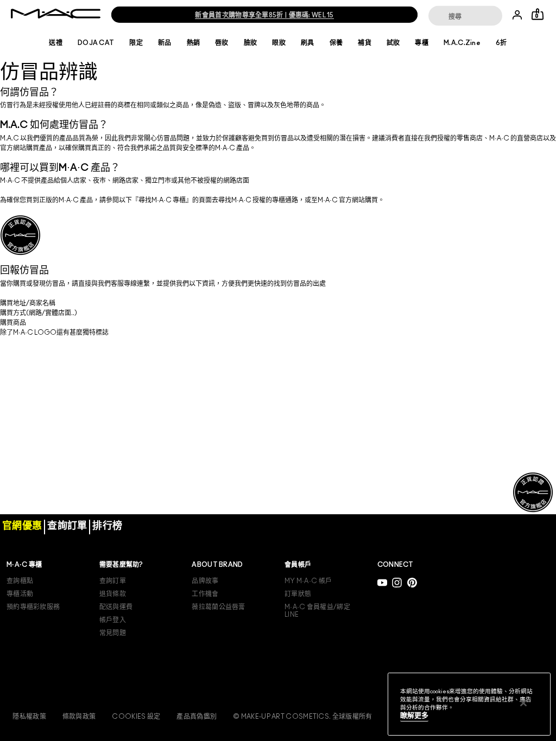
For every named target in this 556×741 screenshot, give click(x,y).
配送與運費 (116, 607)
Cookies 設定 (136, 716)
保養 (336, 43)
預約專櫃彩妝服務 (33, 607)
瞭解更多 (414, 715)
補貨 (364, 43)
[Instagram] (397, 582)
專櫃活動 (20, 594)
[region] (469, 704)
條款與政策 (79, 716)
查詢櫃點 (20, 581)
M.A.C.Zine (462, 43)
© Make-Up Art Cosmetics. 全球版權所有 (302, 716)
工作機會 (205, 594)
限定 (136, 43)
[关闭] (523, 703)
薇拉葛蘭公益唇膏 (218, 607)
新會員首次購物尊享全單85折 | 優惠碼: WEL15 (264, 15)
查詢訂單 (112, 581)
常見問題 (112, 633)
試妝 (393, 43)
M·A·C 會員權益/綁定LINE (317, 611)
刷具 (307, 43)
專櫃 (421, 43)
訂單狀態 (298, 594)
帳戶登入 (112, 620)
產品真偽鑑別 (196, 716)
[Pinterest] (412, 582)
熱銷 (193, 43)
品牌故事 (205, 581)
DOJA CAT (96, 43)
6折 (501, 43)
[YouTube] (382, 582)
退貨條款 (112, 594)
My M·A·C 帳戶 (308, 581)
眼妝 (279, 43)
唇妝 (222, 43)
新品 (165, 43)
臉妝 (250, 43)
